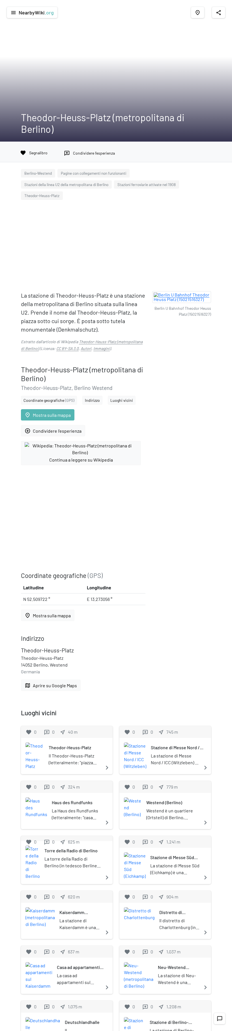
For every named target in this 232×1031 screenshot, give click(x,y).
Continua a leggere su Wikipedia (81, 459)
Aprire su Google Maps (51, 685)
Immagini (101, 348)
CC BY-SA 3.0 (67, 348)
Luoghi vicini (121, 400)
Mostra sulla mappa (48, 415)
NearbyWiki (32, 12)
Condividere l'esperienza (53, 431)
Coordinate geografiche (48, 400)
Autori (86, 348)
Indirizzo (92, 400)
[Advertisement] (116, 247)
